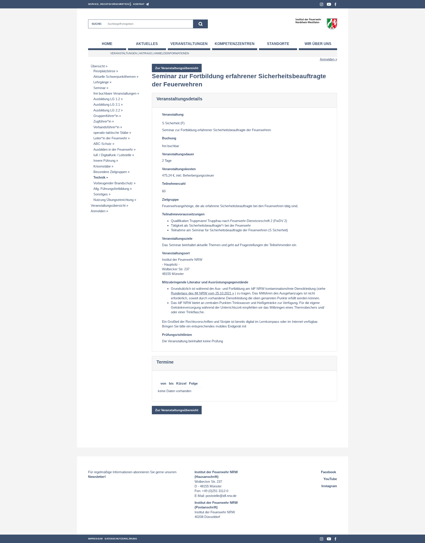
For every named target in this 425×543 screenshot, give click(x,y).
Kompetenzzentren (235, 44)
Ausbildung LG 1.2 (106, 99)
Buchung (169, 138)
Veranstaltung (173, 114)
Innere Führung (104, 160)
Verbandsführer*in (106, 127)
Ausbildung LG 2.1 (106, 104)
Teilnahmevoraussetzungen (183, 214)
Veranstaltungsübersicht (108, 205)
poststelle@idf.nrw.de (221, 496)
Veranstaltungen (189, 44)
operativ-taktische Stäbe (110, 132)
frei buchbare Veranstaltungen (114, 93)
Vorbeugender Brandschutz (113, 183)
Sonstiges (100, 194)
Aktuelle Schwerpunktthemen (114, 76)
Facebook (335, 4)
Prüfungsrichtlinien (177, 335)
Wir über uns (318, 44)
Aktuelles (147, 44)
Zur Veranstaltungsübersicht (176, 68)
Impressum (95, 538)
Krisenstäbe (102, 166)
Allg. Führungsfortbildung (111, 189)
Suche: (97, 23)
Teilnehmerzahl (173, 183)
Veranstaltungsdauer (178, 154)
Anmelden (327, 59)
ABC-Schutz (102, 144)
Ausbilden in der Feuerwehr (113, 149)
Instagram (321, 4)
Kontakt (139, 4)
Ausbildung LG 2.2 (106, 110)
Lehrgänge (101, 82)
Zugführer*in (102, 121)
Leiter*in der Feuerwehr (110, 138)
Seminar (99, 88)
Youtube (329, 4)
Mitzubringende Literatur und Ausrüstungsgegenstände (205, 282)
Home (107, 44)
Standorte (278, 44)
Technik (99, 177)
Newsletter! (97, 477)
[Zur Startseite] (316, 23)
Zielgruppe (170, 199)
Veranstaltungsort (176, 253)
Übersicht (98, 66)
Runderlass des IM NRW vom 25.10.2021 (201, 293)
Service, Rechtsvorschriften (108, 4)
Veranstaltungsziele (177, 238)
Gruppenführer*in (105, 116)
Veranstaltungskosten (179, 169)
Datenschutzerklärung (121, 538)
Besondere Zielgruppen (110, 172)
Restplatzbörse (104, 71)
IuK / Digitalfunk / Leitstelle (112, 155)
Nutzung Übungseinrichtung (113, 200)
